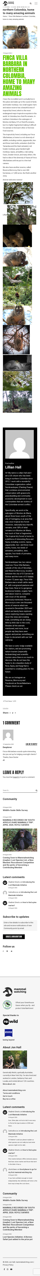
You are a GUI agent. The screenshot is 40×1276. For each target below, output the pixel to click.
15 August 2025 (7, 53)
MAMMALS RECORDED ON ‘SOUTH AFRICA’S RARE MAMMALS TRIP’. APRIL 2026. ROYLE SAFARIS (19, 822)
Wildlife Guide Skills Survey (15, 810)
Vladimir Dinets (14, 882)
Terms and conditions (11, 1093)
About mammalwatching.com (14, 1090)
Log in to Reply (31, 744)
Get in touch (7, 1096)
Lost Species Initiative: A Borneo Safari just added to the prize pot (18, 1238)
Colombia (5, 708)
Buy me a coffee (9, 1099)
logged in (16, 777)
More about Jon (9, 1084)
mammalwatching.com (24, 1262)
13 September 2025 (8, 744)
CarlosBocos (13, 892)
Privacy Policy (8, 1265)
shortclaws (12, 1169)
